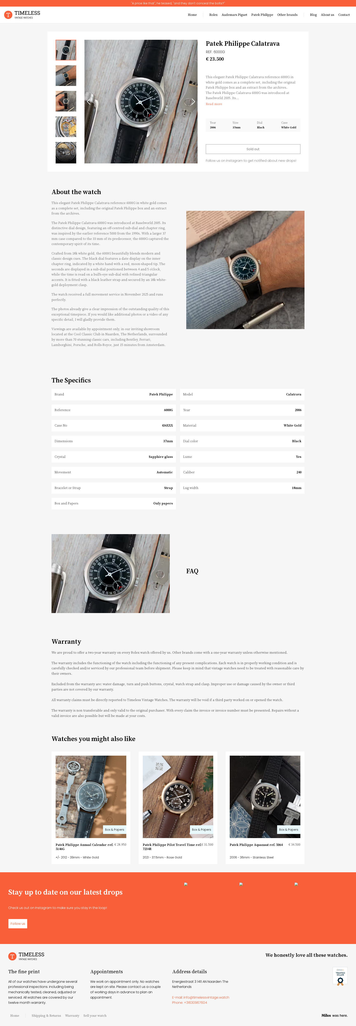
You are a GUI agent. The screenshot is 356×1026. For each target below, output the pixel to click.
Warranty (72, 1016)
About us (327, 15)
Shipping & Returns (46, 1016)
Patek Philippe (262, 15)
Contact (344, 15)
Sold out (253, 149)
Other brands (287, 15)
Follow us (18, 923)
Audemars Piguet (234, 15)
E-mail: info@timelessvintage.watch (200, 997)
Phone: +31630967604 (189, 1002)
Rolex (213, 15)
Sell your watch (95, 1016)
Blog (313, 15)
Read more (214, 104)
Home (192, 15)
